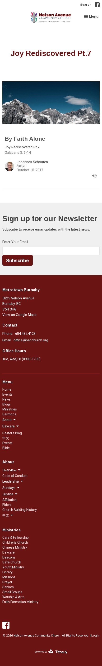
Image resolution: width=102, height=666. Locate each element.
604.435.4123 (25, 333)
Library (7, 572)
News (6, 399)
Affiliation (9, 500)
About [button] (7, 420)
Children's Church (15, 542)
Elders (7, 505)
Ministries (9, 409)
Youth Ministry (13, 567)
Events (7, 394)
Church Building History (19, 510)
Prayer (7, 582)
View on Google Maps (19, 315)
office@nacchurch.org (31, 340)
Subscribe (17, 260)
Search (85, 4)
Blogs (6, 404)
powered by (48, 655)
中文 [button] (5, 515)
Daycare (8, 552)
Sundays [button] (8, 488)
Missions (8, 577)
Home (6, 389)
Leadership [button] (10, 481)
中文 (5, 438)
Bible (6, 448)
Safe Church (11, 562)
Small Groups (12, 592)
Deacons (8, 557)
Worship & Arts (13, 597)
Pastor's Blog (12, 433)
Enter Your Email (15, 242)
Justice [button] (7, 494)
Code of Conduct (15, 476)
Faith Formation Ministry (20, 602)
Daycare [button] (8, 426)
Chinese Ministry (14, 547)
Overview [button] (9, 470)
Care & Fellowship (15, 537)
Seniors (8, 587)
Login (95, 635)
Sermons (9, 414)
